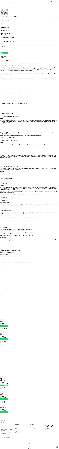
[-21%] (3, 328)
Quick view (3, 318)
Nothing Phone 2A (5, 254)
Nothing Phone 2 (3, 394)
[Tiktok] (52, 426)
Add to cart (6, 51)
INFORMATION (32, 424)
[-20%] (2, 387)
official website (7, 252)
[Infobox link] (7, 420)
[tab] (21, 63)
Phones (4, 16)
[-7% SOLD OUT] (2, 401)
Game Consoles (17, 432)
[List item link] (7, 436)
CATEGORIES (17, 424)
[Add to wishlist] (5, 318)
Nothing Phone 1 (3, 407)
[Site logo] (5, 1)
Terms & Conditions (32, 428)
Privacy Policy (31, 425)
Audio (16, 428)
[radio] (2, 46)
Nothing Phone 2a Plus (4, 334)
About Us (31, 431)
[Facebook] (46, 426)
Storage (2, 44)
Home (1, 16)
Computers (16, 431)
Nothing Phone (8, 16)
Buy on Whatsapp (4, 53)
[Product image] (2, 388)
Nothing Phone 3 (3, 321)
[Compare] (1, 318)
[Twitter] (48, 426)
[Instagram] (50, 426)
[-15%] (3, 341)
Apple (16, 425)
